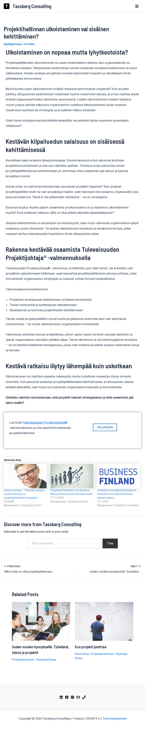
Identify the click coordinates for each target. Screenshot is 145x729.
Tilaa (110, 543)
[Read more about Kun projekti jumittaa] (104, 621)
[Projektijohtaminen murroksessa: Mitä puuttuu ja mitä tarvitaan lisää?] (71, 476)
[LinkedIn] (61, 697)
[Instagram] (72, 697)
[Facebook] (67, 697)
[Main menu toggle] (137, 6)
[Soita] (84, 697)
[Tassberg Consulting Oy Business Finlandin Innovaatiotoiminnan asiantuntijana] (118, 476)
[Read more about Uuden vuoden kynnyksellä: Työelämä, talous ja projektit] (41, 621)
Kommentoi (82, 653)
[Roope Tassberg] (78, 697)
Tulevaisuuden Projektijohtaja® (45, 422)
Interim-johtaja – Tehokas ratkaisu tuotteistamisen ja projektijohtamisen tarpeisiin (24, 494)
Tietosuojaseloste (114, 718)
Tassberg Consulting (32, 6)
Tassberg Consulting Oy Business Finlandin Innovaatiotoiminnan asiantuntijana (117, 494)
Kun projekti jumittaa (90, 647)
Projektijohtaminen (23, 659)
